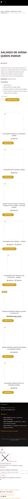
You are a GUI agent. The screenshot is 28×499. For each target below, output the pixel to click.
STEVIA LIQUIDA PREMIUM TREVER (9, 490)
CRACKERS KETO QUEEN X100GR (14, 169)
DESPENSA (7, 11)
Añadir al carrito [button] (8, 143)
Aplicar (3, 475)
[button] (26, 2)
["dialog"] (14, 475)
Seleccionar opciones (9, 248)
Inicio (2, 11)
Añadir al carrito (12, 99)
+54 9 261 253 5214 (10, 407)
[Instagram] (6, 435)
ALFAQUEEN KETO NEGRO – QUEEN (14, 241)
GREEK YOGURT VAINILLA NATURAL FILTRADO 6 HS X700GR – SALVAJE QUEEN (14, 205)
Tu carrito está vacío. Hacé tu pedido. (10, 498)
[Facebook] (2, 435)
